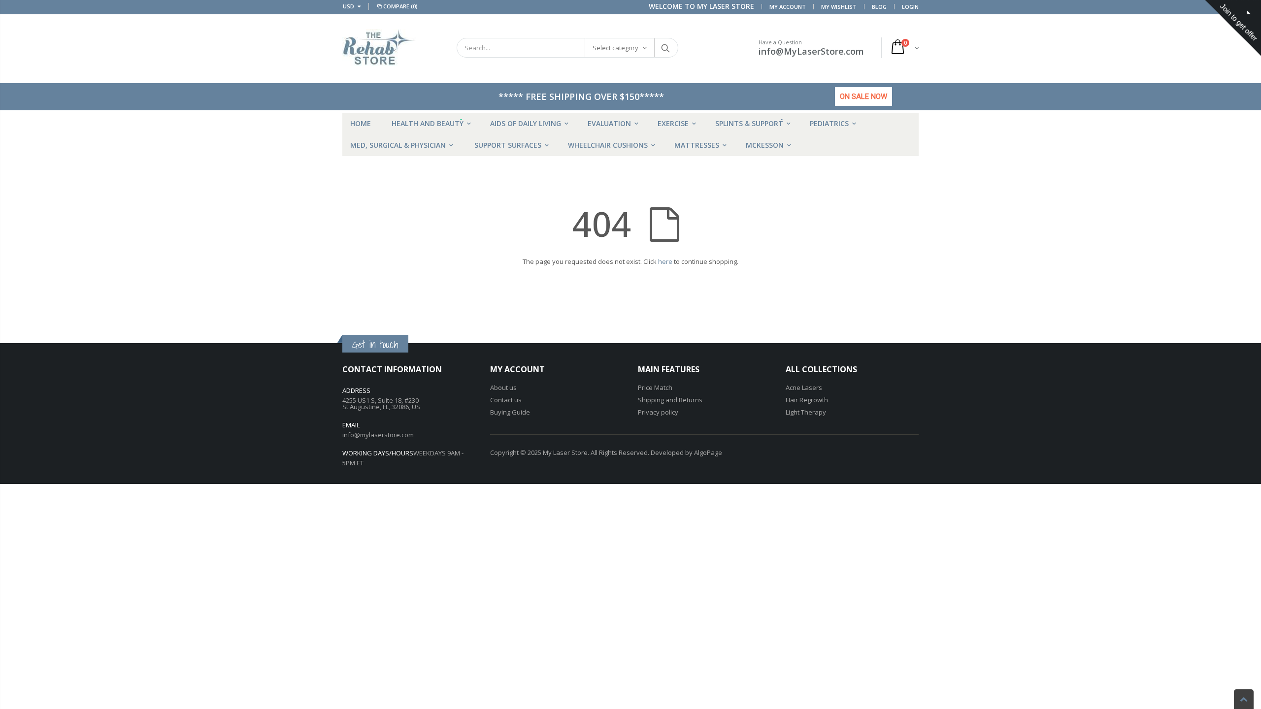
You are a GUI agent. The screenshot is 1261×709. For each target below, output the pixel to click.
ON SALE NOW (863, 96)
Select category (615, 47)
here (665, 261)
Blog (879, 6)
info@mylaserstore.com (378, 434)
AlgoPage (708, 452)
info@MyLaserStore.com (811, 51)
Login (910, 6)
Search (666, 47)
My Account (787, 6)
